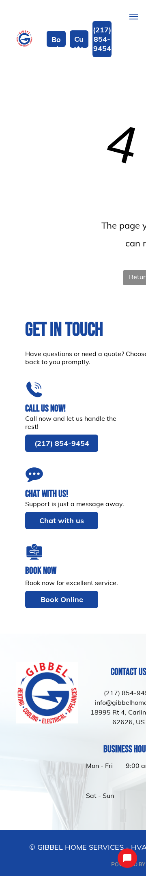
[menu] (134, 16)
